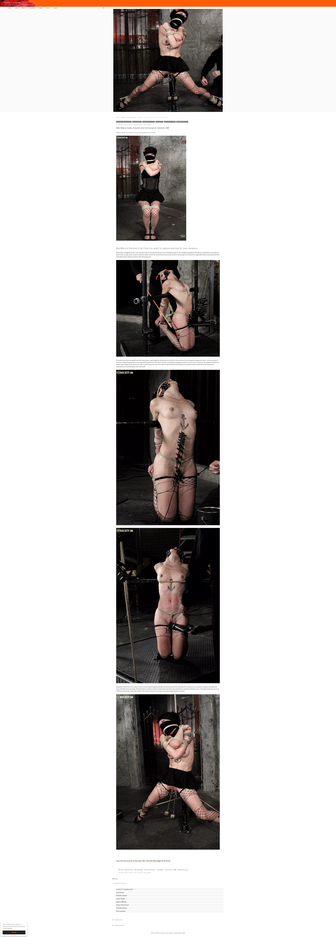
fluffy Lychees (12, 2)
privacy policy (169, 933)
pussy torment (138, 124)
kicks (23, 8)
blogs (40, 8)
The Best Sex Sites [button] (118, 919)
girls (16, 8)
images (159, 122)
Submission (182, 122)
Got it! (14, 932)
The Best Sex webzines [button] (119, 925)
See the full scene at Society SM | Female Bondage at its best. (143, 861)
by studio (32, 8)
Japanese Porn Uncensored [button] (120, 883)
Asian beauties (131, 117)
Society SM (169, 122)
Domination (148, 122)
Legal (55, 8)
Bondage (137, 122)
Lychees (123, 117)
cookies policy (177, 933)
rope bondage (147, 124)
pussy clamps (129, 124)
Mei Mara (121, 124)
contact (162, 933)
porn (48, 8)
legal (183, 933)
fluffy (9, 8)
